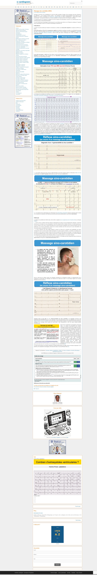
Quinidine (17, 84)
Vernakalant (18, 94)
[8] (65, 344)
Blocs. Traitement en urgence (21, 39)
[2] (77, 126)
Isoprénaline (18, 70)
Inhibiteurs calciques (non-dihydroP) (22, 67)
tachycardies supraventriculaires (53, 31)
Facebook (73, 572)
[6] (35, 221)
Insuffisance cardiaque (20, 68)
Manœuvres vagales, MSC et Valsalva (22, 74)
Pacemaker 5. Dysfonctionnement (22, 81)
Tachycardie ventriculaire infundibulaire (41, 95)
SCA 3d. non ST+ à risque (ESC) (21, 88)
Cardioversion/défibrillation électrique (22, 48)
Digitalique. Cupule (19, 51)
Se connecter (36, 386)
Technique (17, 107)
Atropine (17, 37)
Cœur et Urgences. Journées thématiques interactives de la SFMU (66, 351)
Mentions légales (54, 572)
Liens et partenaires (62, 572)
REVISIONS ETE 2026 (38, 513)
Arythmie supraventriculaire (21, 100)
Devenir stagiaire (50, 386)
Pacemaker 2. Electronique (20, 77)
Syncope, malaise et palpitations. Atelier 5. (54, 350)
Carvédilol (17, 49)
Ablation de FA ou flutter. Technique (22, 29)
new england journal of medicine (67, 220)
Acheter (57, 543)
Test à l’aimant (18, 90)
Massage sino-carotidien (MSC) (21, 75)
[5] (59, 16)
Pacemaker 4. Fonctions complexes (22, 80)
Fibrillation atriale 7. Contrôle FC (21, 60)
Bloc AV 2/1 (78, 172)
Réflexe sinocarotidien (45, 133)
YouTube (68, 572)
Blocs (17, 103)
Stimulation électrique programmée (22, 89)
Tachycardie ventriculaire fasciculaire (56, 95)
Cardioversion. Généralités (20, 47)
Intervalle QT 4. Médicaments (21, 69)
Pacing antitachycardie (20, 82)
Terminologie (18, 108)
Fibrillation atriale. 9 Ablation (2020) (22, 62)
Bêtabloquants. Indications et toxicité (22, 38)
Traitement (37, 388)
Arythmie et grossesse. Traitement (22, 36)
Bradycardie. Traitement (20, 41)
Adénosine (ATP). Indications (21, 30)
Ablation (17, 28)
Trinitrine (17, 91)
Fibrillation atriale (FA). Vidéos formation (23, 57)
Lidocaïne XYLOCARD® (20, 71)
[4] (80, 131)
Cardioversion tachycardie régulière (22, 45)
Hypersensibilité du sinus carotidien (41, 321)
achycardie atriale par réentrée (45, 32)
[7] (60, 16)
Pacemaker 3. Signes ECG (20, 78)
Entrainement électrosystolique (21, 56)
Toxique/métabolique (19, 110)
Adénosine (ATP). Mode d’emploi (21, 31)
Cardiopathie (18, 104)
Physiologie (18, 106)
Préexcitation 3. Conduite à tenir (21, 83)
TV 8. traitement (19, 93)
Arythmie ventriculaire (20, 101)
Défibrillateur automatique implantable (23, 50)
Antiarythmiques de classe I (21, 35)
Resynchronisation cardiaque (21, 87)
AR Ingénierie (31, 572)
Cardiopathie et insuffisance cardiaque (23, 42)
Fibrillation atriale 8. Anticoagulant (22, 61)
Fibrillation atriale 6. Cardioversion (22, 58)
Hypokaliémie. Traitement (20, 65)
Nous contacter (79, 572)
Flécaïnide (17, 63)
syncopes (62, 123)
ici (34, 221)
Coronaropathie (18, 105)
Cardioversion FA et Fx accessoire (22, 44)
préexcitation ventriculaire (62, 212)
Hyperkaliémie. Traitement (20, 64)
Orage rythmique (19, 76)
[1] (38, 31)
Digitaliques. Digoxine (19, 52)
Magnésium (18, 73)
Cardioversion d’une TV (20, 43)
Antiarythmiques (19, 34)
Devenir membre (43, 386)
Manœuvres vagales (54, 16)
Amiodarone (18, 32)
